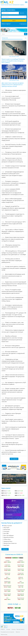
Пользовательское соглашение (7, 632)
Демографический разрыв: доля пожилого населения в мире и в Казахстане (13, 276)
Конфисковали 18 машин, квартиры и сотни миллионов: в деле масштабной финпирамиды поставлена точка (14, 114)
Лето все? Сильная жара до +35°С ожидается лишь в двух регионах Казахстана (14, 223)
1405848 (8, 558)
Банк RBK (6, 533)
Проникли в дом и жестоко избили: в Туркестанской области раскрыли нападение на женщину (12, 160)
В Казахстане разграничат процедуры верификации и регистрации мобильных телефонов (13, 130)
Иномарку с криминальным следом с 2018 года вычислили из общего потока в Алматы (12, 307)
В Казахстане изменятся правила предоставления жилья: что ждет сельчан (13, 399)
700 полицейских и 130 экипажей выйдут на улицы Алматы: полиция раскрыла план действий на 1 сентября (14, 252)
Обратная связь (4, 634)
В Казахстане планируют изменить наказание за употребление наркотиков (13, 105)
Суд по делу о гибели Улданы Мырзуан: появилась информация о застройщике (13, 231)
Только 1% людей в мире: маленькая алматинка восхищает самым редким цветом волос (12, 291)
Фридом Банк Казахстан (10, 543)
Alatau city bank (8, 525)
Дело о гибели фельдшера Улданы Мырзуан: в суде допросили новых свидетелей (13, 200)
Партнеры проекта (20, 629)
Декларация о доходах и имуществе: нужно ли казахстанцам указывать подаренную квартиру (13, 407)
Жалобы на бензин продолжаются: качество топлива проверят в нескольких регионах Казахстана (12, 338)
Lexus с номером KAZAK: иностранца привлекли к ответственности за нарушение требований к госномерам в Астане (13, 191)
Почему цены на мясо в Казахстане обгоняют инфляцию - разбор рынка (12, 260)
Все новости (14, 459)
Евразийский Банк (9, 537)
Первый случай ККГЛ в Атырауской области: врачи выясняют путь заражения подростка (13, 208)
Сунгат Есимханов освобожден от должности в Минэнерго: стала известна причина (14, 452)
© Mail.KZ (3, 629)
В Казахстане (5, 38)
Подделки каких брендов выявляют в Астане (11, 414)
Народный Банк (8, 541)
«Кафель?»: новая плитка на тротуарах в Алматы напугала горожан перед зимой (13, 138)
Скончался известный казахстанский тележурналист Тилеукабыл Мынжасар (11, 98)
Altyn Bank (6, 527)
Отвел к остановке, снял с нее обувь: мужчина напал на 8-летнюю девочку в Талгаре (13, 324)
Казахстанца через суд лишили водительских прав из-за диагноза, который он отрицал (13, 239)
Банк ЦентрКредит (9, 535)
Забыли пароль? (5, 24)
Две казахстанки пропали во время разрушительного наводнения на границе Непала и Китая (12, 84)
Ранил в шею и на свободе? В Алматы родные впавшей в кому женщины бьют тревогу (13, 60)
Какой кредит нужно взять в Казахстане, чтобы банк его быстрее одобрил (13, 421)
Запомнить (23, 24)
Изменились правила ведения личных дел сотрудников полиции (13, 331)
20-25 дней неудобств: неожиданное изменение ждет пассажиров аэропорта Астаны (11, 123)
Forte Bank (6, 531)
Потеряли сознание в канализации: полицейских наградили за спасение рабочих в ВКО (14, 183)
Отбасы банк (7, 539)
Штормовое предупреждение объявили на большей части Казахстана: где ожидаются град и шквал (13, 174)
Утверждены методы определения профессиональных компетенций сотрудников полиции (13, 361)
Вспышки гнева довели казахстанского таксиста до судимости (13, 346)
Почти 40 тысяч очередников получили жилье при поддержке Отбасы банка (12, 299)
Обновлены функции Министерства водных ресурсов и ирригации (12, 444)
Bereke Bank (7, 529)
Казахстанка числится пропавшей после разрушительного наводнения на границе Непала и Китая (14, 283)
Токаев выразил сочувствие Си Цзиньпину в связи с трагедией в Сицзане (13, 216)
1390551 (15, 558)
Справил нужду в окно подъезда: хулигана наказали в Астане (14, 166)
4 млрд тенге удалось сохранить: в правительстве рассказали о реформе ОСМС (14, 268)
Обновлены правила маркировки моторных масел (14, 91)
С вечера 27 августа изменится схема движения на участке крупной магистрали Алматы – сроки (13, 436)
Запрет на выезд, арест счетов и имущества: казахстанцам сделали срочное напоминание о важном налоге (13, 391)
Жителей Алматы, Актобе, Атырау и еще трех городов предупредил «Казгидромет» (14, 146)
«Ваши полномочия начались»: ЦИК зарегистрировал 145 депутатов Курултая (13, 376)
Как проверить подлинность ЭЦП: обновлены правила (14, 383)
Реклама (8, 629)
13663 (21, 558)
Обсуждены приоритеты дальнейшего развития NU (11, 246)
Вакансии (18, 632)
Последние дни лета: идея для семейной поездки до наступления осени (13, 368)
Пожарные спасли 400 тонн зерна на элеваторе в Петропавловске (14, 153)
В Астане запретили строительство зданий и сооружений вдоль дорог (13, 353)
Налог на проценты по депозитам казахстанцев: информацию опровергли (14, 429)
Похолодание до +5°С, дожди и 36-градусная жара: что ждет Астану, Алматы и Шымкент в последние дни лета (14, 315)
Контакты (14, 629)
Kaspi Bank (6, 545)
